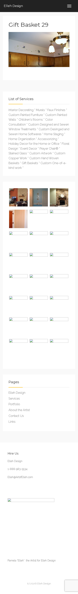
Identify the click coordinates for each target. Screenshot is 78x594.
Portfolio (14, 404)
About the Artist (19, 410)
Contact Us (16, 416)
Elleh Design (13, 6)
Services (14, 398)
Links (12, 421)
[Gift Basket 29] (39, 49)
